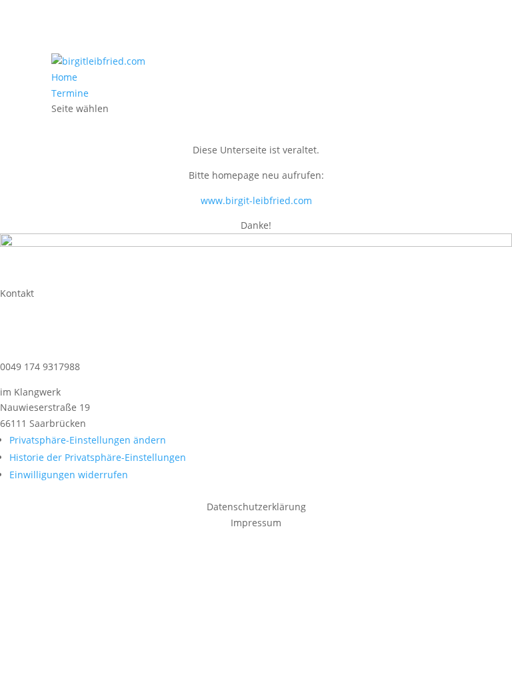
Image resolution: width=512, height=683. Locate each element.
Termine (70, 93)
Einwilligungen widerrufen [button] (68, 474)
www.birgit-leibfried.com (256, 200)
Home (64, 77)
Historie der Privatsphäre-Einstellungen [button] (97, 457)
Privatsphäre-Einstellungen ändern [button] (87, 440)
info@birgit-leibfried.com (84, 328)
